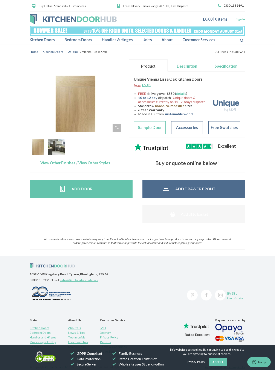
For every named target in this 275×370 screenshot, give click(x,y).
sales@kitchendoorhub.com (79, 280)
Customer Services (198, 39)
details (181, 93)
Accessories (187, 127)
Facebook (206, 295)
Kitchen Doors (42, 39)
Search (238, 40)
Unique (73, 51)
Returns (105, 342)
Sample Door (150, 127)
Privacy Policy (109, 337)
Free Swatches (224, 127)
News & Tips (76, 332)
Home (34, 51)
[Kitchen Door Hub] (73, 19)
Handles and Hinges (43, 337)
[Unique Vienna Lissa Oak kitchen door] (38, 147)
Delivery (105, 332)
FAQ (103, 328)
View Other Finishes (57, 163)
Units (147, 39)
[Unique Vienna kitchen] (56, 147)
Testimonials (76, 337)
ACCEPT (217, 362)
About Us (74, 328)
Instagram (220, 295)
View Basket (217, 19)
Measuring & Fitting (43, 342)
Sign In (240, 19)
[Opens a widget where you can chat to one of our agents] (259, 362)
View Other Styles (94, 163)
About (167, 39)
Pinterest (192, 295)
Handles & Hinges (117, 39)
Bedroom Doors (78, 39)
